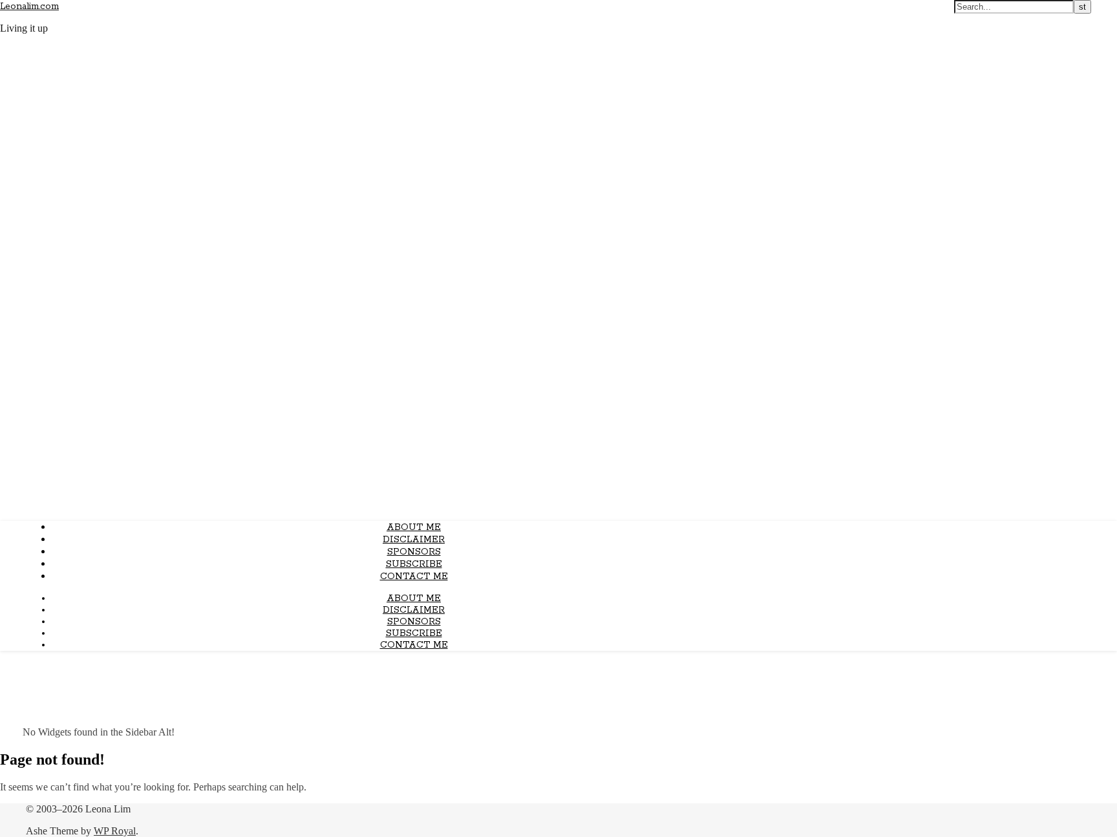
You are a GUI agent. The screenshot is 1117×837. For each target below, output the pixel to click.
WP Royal (115, 830)
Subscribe (414, 564)
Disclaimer (414, 540)
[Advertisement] (558, 420)
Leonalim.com (29, 6)
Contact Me (414, 576)
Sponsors (414, 552)
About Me (414, 527)
